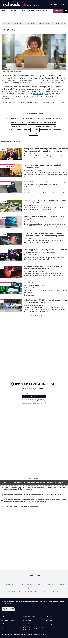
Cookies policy (49, 620)
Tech (2, 301)
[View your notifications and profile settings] (51, 4)
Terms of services (39, 399)
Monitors (4, 251)
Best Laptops (26, 581)
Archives (43, 316)
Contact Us (48, 616)
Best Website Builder (9, 591)
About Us (5, 616)
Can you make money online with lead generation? (21, 506)
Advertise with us (7, 624)
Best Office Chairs (58, 591)
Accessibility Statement (51, 624)
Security (3, 150)
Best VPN (9, 581)
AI (19, 10)
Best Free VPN (9, 584)
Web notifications (28, 624)
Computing (12, 10)
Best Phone (40, 581)
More (45, 10)
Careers (4, 628)
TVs (23, 10)
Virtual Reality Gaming (8, 166)
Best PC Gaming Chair (25, 591)
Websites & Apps (5, 284)
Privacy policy (27, 620)
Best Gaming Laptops (25, 584)
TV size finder (17, 23)
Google (14, 96)
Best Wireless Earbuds (58, 588)
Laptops (3, 218)
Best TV (40, 584)
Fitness (38, 10)
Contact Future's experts (30, 616)
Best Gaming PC (25, 588)
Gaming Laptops (6, 183)
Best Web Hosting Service (8, 588)
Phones (3, 10)
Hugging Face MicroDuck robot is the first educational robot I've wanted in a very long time (34, 483)
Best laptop (30, 23)
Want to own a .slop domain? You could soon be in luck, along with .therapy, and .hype (33, 494)
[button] (64, 4)
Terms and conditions (8, 620)
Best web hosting (44, 23)
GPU (2, 267)
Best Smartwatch (40, 591)
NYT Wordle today (59, 23)
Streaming (30, 10)
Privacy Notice (40, 400)
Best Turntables (58, 581)
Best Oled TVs (40, 588)
